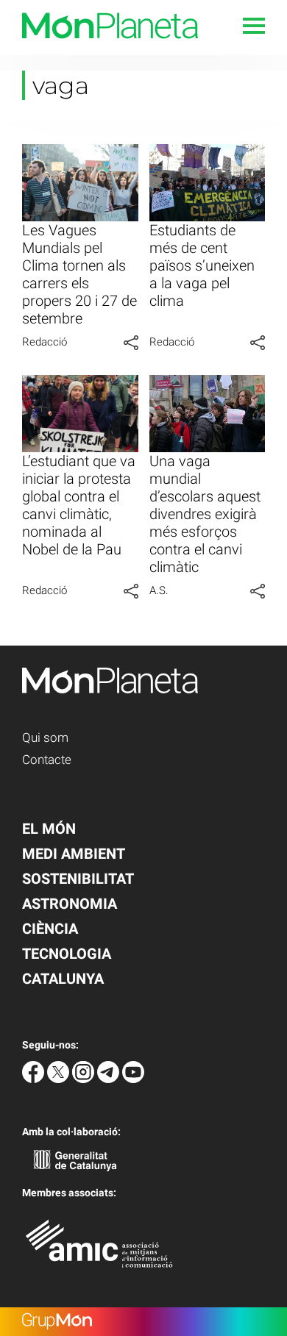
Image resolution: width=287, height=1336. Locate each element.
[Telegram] (109, 1079)
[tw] (59, 1079)
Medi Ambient (73, 853)
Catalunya (63, 978)
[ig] (84, 1079)
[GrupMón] (143, 1321)
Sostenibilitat (78, 878)
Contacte (46, 759)
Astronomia (69, 903)
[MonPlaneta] (99, 47)
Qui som (45, 737)
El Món (49, 828)
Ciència (50, 928)
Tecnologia (66, 953)
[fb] (34, 1079)
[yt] (133, 1079)
